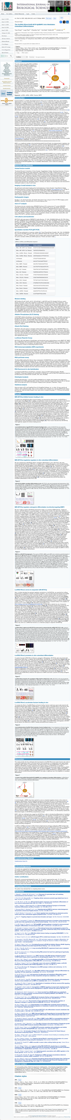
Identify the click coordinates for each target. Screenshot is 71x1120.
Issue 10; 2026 (5, 27)
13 (15, 116)
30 (15, 810)
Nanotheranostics (6, 88)
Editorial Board (5, 41)
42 (39, 232)
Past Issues (4, 36)
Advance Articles (6, 38)
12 (62, 112)
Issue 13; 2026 (5, 19)
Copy (18, 52)
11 (60, 112)
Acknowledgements (7, 73)
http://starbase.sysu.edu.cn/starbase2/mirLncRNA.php (28, 604)
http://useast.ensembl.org (55, 130)
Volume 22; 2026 (6, 33)
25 (56, 517)
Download (31, 57)
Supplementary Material (7, 71)
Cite (55, 18)
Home (2, 14)
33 (24, 818)
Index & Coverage (6, 47)
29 (15, 802)
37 (47, 820)
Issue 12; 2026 (5, 22)
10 (68, 110)
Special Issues (5, 52)
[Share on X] (64, 22)
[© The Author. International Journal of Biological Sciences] (54, 76)
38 (27, 827)
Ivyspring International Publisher (39, 1115)
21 (46, 150)
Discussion (7, 69)
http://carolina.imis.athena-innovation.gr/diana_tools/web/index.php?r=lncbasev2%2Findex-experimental (41, 831)
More (21, 40)
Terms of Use (67, 1116)
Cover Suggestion (6, 50)
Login (27, 14)
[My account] (69, 13)
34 (33, 819)
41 (55, 833)
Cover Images (5, 44)
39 (49, 828)
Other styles (25, 52)
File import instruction (40, 57)
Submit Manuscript (19, 14)
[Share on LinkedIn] (67, 22)
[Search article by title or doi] (11, 56)
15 (38, 119)
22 (59, 516)
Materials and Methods (6, 66)
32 (22, 818)
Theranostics (7, 78)
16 (44, 121)
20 (19, 148)
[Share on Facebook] (61, 22)
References (7, 75)
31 (43, 815)
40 (53, 833)
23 (54, 517)
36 (35, 819)
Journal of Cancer (7, 85)
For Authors (9, 14)
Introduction (7, 64)
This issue (48, 18)
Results (7, 68)
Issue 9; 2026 (5, 30)
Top (7, 63)
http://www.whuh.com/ (57, 189)
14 (17, 116)
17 (33, 130)
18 (29, 144)
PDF (62, 18)
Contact (33, 14)
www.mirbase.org (19, 138)
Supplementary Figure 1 (21, 667)
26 (67, 801)
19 (63, 146)
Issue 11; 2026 (5, 24)
